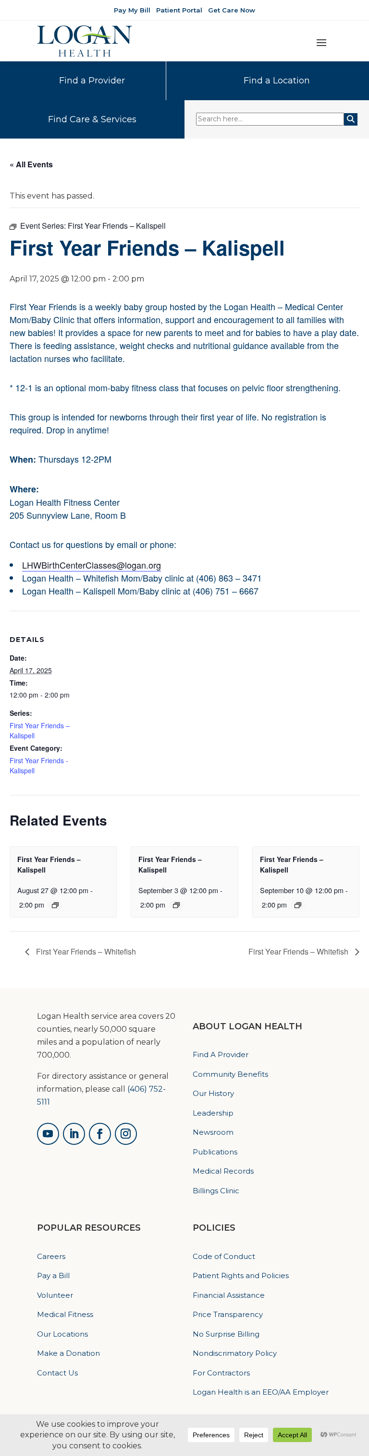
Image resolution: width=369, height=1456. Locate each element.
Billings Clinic (216, 1190)
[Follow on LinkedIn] (74, 1134)
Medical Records (223, 1171)
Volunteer (55, 1295)
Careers (51, 1256)
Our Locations (62, 1334)
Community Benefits (230, 1074)
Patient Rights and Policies (241, 1275)
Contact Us (57, 1372)
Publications (215, 1151)
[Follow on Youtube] (48, 1134)
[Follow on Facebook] (100, 1134)
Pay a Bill (53, 1275)
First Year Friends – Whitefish (85, 951)
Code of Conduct (224, 1256)
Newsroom (213, 1132)
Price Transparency (228, 1314)
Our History (213, 1093)
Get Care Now (231, 10)
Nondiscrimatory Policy (235, 1353)
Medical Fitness (65, 1314)
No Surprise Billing (226, 1334)
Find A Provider (220, 1054)
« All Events (31, 164)
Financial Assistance (229, 1295)
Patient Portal (179, 10)
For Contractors (221, 1372)
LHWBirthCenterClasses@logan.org (91, 565)
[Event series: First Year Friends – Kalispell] (55, 905)
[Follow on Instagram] (126, 1134)
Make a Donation (68, 1353)
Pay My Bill (132, 10)
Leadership (213, 1113)
